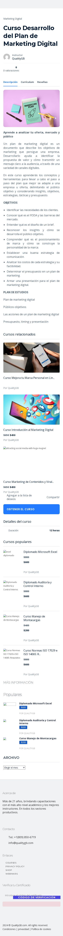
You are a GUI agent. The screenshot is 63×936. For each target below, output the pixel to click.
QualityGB (18, 58)
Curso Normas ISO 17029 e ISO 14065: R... (40, 652)
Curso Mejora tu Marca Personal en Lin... (28, 378)
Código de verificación (36, 897)
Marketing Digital (12, 18)
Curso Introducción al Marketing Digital (28, 430)
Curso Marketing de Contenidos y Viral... (28, 482)
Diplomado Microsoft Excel (40, 552)
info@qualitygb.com (20, 843)
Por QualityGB (11, 388)
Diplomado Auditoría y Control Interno (38, 584)
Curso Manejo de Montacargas (34, 618)
